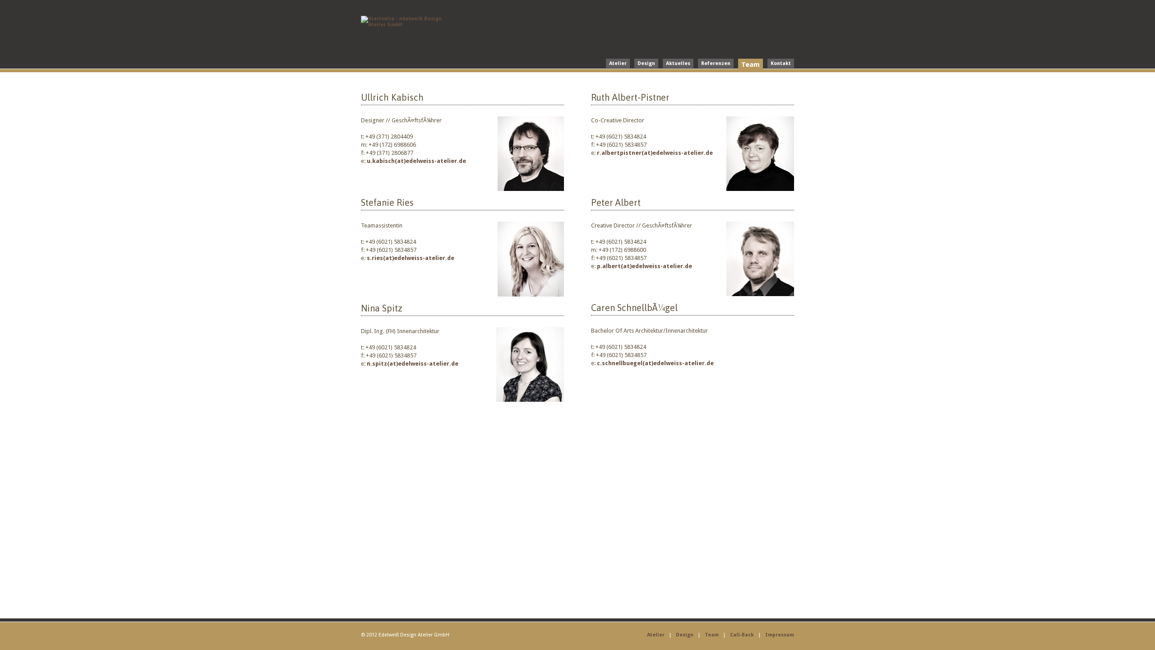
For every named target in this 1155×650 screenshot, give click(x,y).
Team (750, 64)
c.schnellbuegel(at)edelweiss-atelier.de (655, 363)
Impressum (779, 635)
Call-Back (742, 635)
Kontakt (781, 63)
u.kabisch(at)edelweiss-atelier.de (416, 161)
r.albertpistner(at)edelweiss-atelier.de (655, 152)
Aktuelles (678, 63)
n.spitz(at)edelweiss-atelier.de (411, 363)
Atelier (618, 63)
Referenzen (715, 63)
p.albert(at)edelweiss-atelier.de (644, 266)
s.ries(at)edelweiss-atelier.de (410, 258)
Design (646, 63)
